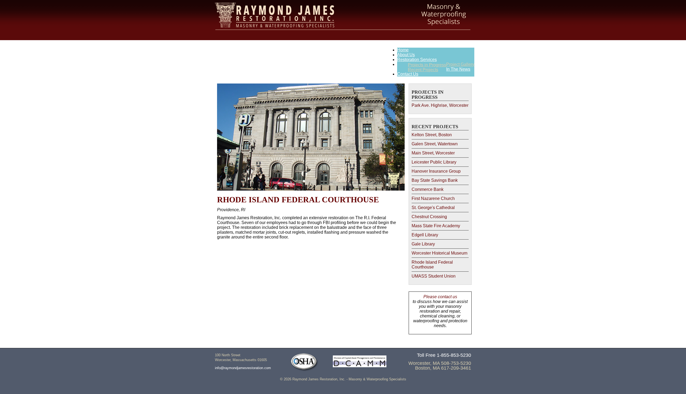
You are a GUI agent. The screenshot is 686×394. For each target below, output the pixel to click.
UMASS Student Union (434, 276)
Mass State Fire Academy (436, 225)
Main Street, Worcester (433, 153)
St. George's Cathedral (433, 207)
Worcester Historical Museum (439, 253)
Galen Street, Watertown (435, 144)
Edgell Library (425, 235)
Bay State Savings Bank (435, 180)
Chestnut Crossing (429, 216)
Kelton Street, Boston (432, 134)
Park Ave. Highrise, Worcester (440, 105)
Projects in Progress (427, 65)
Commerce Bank (427, 189)
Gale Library (423, 244)
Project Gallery (460, 64)
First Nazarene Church (433, 198)
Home (403, 50)
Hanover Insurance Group (436, 171)
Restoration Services (417, 59)
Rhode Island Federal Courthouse (432, 264)
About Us (406, 54)
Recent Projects (423, 69)
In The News (458, 69)
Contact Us (407, 74)
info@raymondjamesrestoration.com (243, 368)
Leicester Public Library (434, 162)
